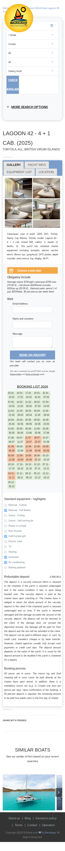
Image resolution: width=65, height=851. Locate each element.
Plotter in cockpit (17, 525)
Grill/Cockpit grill (17, 536)
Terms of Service (32, 374)
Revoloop (50, 832)
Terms (18, 825)
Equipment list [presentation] (19, 172)
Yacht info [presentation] (37, 164)
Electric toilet (15, 541)
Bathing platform (17, 567)
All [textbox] (9, 53)
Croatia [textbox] (12, 44)
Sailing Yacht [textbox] (15, 71)
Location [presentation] (46, 172)
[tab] (13, 165)
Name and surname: (23, 318)
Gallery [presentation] (14, 164)
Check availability (12, 84)
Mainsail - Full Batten (19, 510)
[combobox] (32, 35)
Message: (18, 333)
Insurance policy (46, 818)
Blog (28, 818)
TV (10, 546)
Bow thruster (15, 531)
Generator (13, 557)
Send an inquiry (32, 355)
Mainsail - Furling (17, 505)
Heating (12, 551)
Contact (32, 825)
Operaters (48, 825)
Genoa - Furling (16, 515)
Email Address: (21, 303)
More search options (29, 107)
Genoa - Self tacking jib (20, 520)
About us (14, 818)
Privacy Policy (15, 374)
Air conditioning (16, 562)
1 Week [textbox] (12, 35)
